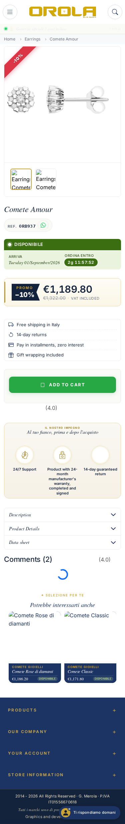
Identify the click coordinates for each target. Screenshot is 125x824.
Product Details (24, 528)
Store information (36, 774)
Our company (27, 731)
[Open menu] (10, 12)
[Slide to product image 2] (45, 179)
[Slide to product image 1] (21, 179)
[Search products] (115, 12)
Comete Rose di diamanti (32, 671)
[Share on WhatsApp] (43, 225)
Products (22, 710)
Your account (29, 753)
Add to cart (67, 384)
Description (20, 514)
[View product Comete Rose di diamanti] (35, 637)
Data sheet (19, 542)
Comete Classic (80, 671)
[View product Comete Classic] (90, 637)
